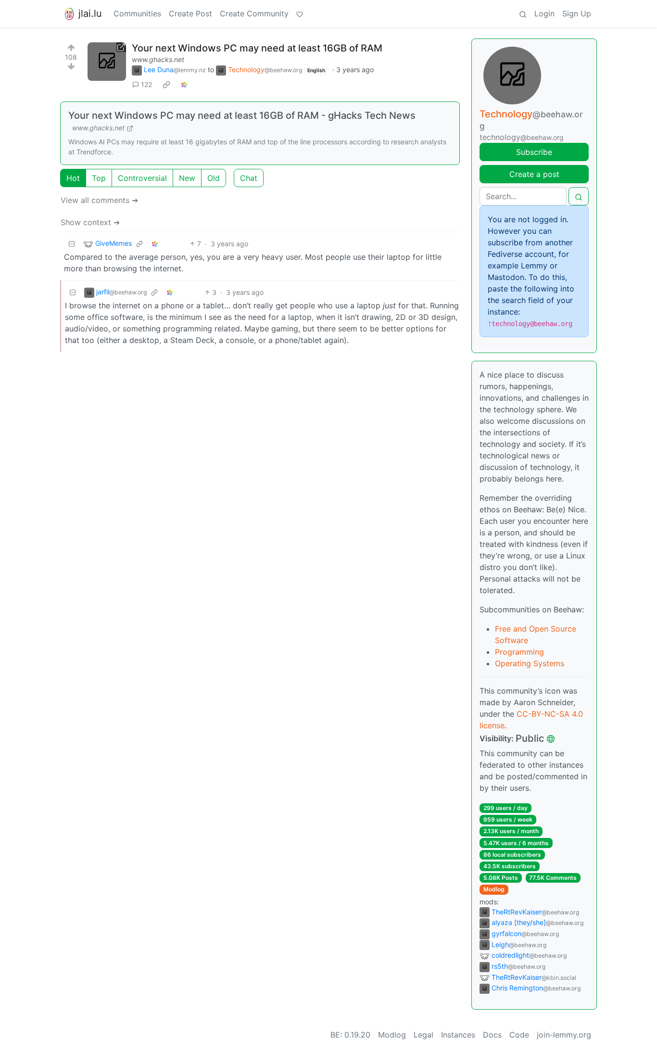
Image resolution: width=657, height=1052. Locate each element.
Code (519, 1034)
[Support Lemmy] (299, 13)
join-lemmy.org (564, 1034)
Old (213, 178)
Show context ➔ (90, 222)
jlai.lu (90, 13)
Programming (519, 652)
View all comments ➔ (99, 200)
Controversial (142, 178)
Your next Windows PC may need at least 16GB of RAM (257, 48)
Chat (248, 178)
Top (99, 178)
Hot (73, 178)
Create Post (190, 13)
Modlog (494, 889)
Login (544, 13)
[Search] (523, 13)
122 (146, 84)
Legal (423, 1034)
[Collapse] (71, 243)
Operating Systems (529, 663)
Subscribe (534, 152)
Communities (137, 13)
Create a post (534, 174)
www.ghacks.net (158, 59)
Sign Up (576, 13)
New (187, 178)
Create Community (254, 13)
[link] (166, 85)
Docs (492, 1034)
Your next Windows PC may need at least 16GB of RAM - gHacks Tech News (242, 115)
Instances (458, 1034)
